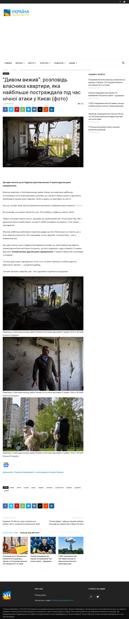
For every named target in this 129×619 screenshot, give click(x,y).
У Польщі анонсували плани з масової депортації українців (104, 128)
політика (49, 487)
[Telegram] (28, 109)
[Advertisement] (80, 13)
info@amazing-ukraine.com (62, 600)
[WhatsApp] (22, 109)
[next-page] (44, 568)
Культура (44, 63)
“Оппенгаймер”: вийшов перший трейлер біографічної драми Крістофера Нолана (66, 522)
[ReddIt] (45, 109)
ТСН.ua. (79, 205)
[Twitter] (124, 2)
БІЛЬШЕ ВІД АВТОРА (29, 532)
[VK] (34, 109)
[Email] (40, 109)
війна (12, 487)
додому (5, 70)
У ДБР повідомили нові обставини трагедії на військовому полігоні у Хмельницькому (106, 104)
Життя (31, 63)
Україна (19, 63)
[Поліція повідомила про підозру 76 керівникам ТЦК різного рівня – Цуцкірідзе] (43, 545)
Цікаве (72, 63)
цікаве (6, 490)
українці (78, 487)
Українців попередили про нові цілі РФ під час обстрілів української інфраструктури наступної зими (105, 116)
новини (40, 487)
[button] (123, 63)
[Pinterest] (16, 109)
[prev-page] (40, 568)
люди (33, 487)
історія (26, 487)
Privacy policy (40, 595)
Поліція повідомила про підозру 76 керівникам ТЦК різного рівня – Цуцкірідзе (41, 558)
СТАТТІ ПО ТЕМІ (10, 532)
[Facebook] (120, 2)
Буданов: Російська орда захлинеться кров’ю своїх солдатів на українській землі (21, 522)
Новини (8, 63)
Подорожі (58, 63)
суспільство (59, 487)
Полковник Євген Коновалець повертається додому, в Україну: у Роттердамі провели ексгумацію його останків (106, 82)
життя (19, 487)
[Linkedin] (51, 109)
